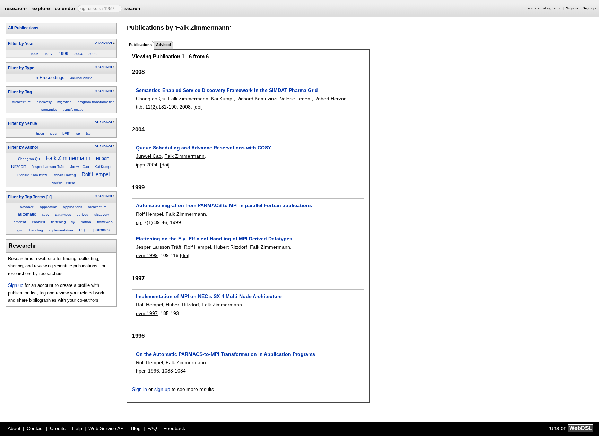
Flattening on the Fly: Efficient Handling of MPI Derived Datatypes (214, 238)
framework (105, 222)
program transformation (96, 102)
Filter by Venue (22, 123)
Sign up (589, 8)
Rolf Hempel (95, 174)
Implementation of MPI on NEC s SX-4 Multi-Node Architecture (209, 296)
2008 (92, 54)
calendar (65, 8)
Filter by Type (21, 68)
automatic (27, 214)
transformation (74, 109)
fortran (86, 222)
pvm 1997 (147, 313)
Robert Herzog (64, 175)
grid (20, 230)
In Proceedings (49, 77)
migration (64, 102)
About (14, 428)
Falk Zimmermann (68, 158)
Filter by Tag (20, 92)
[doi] (198, 107)
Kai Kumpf (103, 167)
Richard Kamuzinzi (32, 175)
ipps (53, 133)
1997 (48, 54)
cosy (45, 214)
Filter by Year (21, 44)
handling (36, 230)
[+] (49, 197)
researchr (16, 8)
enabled (38, 222)
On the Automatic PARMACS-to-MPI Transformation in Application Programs (225, 354)
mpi (83, 229)
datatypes (63, 214)
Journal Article (81, 78)
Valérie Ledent (63, 183)
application (48, 207)
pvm (66, 133)
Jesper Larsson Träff (48, 167)
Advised (163, 45)
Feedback (174, 428)
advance (27, 207)
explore (41, 8)
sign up (162, 389)
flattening (58, 222)
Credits (58, 428)
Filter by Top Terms (26, 197)
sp (78, 133)
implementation (61, 230)
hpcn (40, 133)
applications (72, 207)
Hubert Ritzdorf (230, 247)
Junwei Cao (79, 167)
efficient (20, 222)
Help (77, 428)
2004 (78, 54)
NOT (109, 42)
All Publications (23, 28)
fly (73, 222)
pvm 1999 (147, 255)
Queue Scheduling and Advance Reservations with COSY (203, 148)
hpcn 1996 (147, 371)
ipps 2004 (146, 165)
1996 (34, 54)
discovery (44, 102)
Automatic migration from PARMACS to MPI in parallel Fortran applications (224, 205)
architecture (21, 102)
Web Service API (106, 428)
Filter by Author (23, 147)
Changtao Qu (29, 159)
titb (88, 133)
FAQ (152, 428)
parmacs (101, 230)
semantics (49, 109)
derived (82, 214)
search (132, 8)
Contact (35, 428)
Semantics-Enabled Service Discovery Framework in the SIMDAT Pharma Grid (227, 90)
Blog (136, 428)
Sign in (572, 8)
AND (102, 42)
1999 (63, 54)
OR (97, 42)
